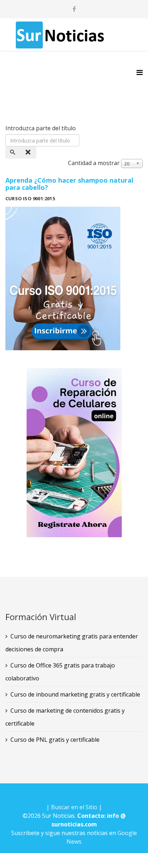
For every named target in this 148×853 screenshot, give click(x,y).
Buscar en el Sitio (74, 807)
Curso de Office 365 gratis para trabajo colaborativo (60, 671)
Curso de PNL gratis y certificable (55, 740)
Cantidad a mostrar (94, 163)
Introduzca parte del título (41, 128)
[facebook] (74, 9)
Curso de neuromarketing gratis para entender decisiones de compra (71, 642)
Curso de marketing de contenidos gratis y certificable (65, 717)
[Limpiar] (29, 152)
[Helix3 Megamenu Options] (140, 72)
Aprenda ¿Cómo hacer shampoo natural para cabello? (69, 184)
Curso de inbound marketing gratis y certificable (75, 694)
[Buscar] (13, 152)
